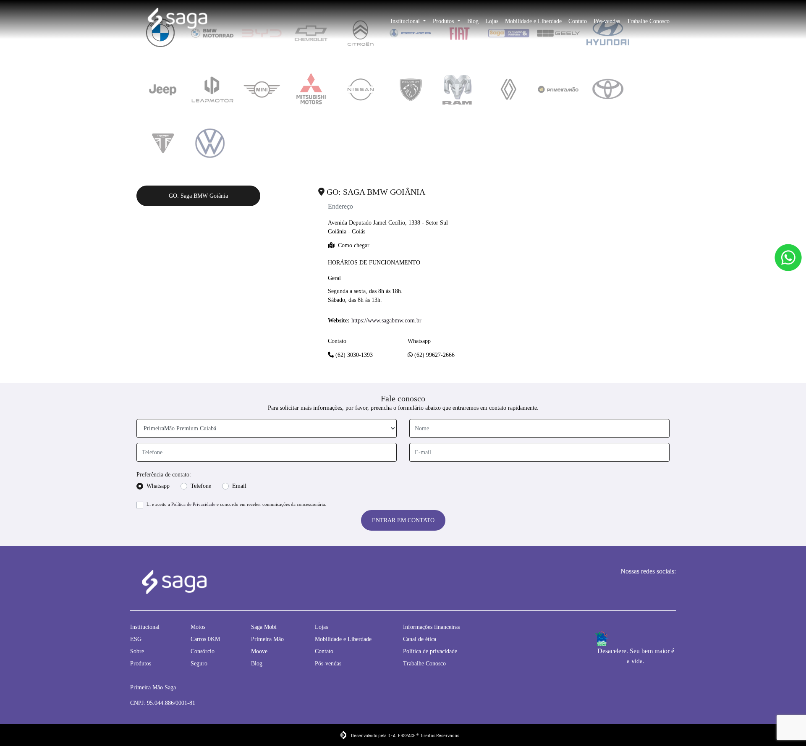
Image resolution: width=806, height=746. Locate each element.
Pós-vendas (607, 21)
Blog (473, 21)
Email (239, 486)
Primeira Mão (267, 639)
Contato (577, 21)
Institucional (405, 21)
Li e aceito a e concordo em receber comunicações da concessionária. (236, 504)
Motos (198, 627)
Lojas (491, 21)
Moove (259, 651)
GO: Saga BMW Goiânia (198, 196)
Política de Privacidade (193, 504)
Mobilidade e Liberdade (533, 21)
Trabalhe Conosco (648, 21)
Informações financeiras (431, 627)
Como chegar (353, 245)
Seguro (199, 663)
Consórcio (203, 651)
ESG (135, 639)
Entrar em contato (403, 520)
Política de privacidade (430, 651)
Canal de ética (419, 639)
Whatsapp (158, 486)
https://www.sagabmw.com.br (386, 320)
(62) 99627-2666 (434, 355)
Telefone (201, 486)
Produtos (444, 21)
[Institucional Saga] (177, 20)
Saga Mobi (264, 627)
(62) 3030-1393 (353, 355)
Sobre (137, 651)
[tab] (163, 89)
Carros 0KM (205, 639)
